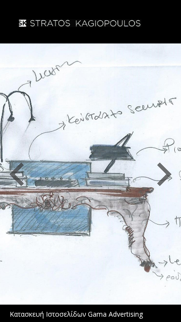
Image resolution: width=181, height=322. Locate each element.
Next (164, 174)
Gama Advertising (115, 314)
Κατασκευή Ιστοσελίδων (48, 314)
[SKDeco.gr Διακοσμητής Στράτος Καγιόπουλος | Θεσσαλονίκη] (79, 23)
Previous (17, 174)
